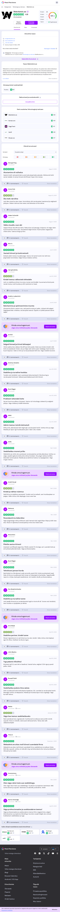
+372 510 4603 (9, 42)
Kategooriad (8, 7)
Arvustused (34, 27)
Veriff (10, 132)
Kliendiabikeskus (39, 873)
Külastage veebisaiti (31, 22)
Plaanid (7, 892)
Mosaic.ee (12, 138)
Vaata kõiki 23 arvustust (29, 59)
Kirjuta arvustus (18, 22)
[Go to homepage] (2, 6)
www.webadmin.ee (10, 40)
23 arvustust (17, 17)
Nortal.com (12, 120)
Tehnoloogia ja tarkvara (19, 7)
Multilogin (49, 831)
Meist (7, 866)
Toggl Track (12, 126)
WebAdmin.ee (13, 115)
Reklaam (8, 895)
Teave (25, 27)
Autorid (36, 877)
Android (8, 879)
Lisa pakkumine (30, 102)
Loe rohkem (6, 78)
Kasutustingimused (40, 895)
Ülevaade (8, 889)
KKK (34, 870)
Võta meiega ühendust (13, 869)
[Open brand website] (28, 12)
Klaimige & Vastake (49, 48)
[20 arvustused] (13, 839)
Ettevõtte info (17, 27)
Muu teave (37, 901)
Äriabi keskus (10, 899)
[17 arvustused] (32, 833)
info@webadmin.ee (10, 38)
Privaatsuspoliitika (40, 891)
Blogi (6, 872)
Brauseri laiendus (11, 876)
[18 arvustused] (13, 833)
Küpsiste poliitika (7, 910)
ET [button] (55, 849)
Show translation (53, 78)
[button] (35, 152)
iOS (13, 879)
